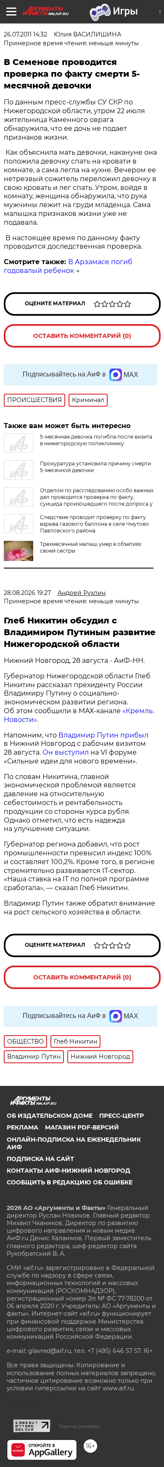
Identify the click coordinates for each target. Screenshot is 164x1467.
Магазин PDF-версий (82, 1127)
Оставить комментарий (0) (82, 336)
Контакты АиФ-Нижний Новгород (68, 1170)
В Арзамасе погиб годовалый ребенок (68, 266)
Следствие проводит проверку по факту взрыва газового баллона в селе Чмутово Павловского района (94, 524)
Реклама (22, 1127)
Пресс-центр (121, 1115)
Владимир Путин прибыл (102, 735)
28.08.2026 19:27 (27, 593)
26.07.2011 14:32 (25, 34)
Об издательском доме (50, 1115)
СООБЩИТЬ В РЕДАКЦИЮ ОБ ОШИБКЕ (69, 1182)
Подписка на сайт (40, 1159)
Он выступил (65, 752)
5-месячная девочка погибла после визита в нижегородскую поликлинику (96, 440)
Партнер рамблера (79, 1426)
